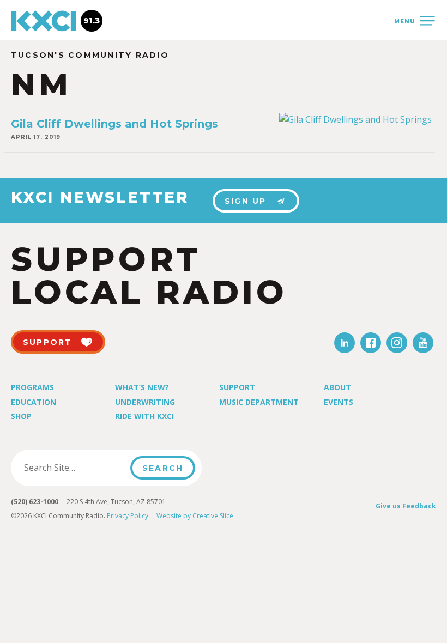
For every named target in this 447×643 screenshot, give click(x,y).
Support (237, 387)
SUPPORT (48, 342)
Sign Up (246, 201)
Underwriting (145, 402)
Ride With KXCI (144, 416)
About (337, 387)
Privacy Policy (127, 515)
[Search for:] (73, 468)
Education (33, 402)
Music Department (259, 402)
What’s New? (142, 387)
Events (338, 402)
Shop (21, 416)
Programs (32, 387)
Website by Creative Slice (194, 515)
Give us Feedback (406, 506)
